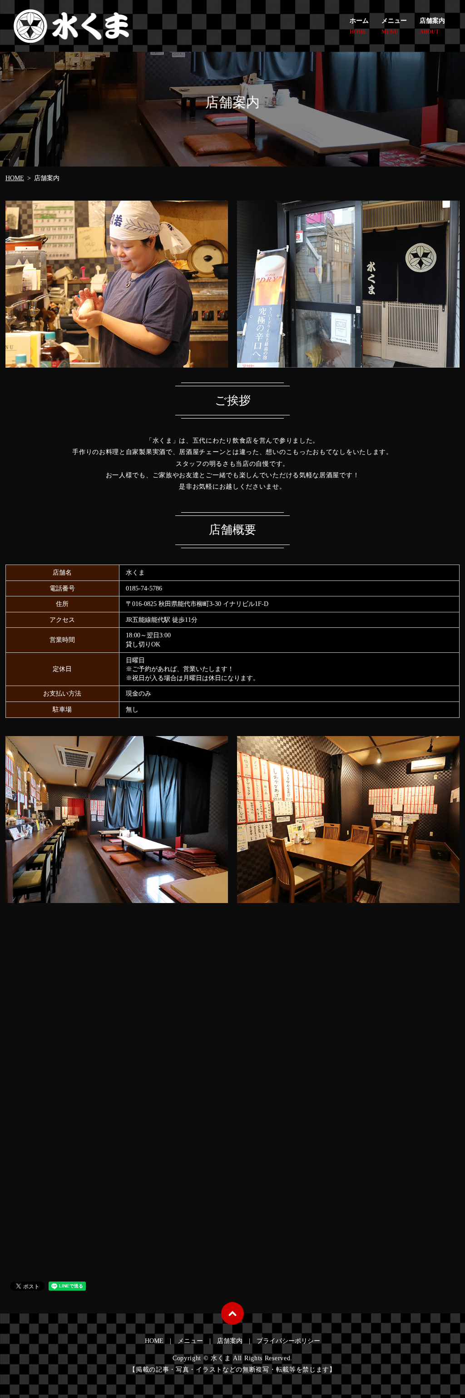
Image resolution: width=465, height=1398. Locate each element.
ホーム (359, 26)
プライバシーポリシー (288, 1340)
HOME (14, 178)
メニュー (394, 26)
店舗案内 (432, 26)
